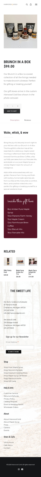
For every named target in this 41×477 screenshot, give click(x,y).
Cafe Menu (8, 445)
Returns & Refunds (11, 396)
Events (6, 430)
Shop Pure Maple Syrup (13, 367)
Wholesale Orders (11, 407)
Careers (7, 428)
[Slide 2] (21, 46)
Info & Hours (9, 442)
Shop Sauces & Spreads (13, 370)
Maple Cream (18, 219)
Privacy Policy (9, 399)
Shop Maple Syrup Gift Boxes (15, 376)
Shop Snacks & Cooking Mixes (15, 373)
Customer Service (11, 393)
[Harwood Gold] (10, 4)
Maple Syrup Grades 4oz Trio (20, 272)
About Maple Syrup (11, 422)
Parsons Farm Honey (22, 216)
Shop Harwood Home (12, 378)
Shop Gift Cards (10, 381)
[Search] (26, 4)
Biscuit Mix (17, 229)
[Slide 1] (19, 46)
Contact (7, 448)
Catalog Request (10, 402)
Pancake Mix (18, 232)
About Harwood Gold (12, 419)
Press (6, 425)
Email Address (12, 342)
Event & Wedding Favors (13, 404)
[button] (36, 4)
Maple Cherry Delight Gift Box (33, 272)
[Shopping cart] (30, 4)
